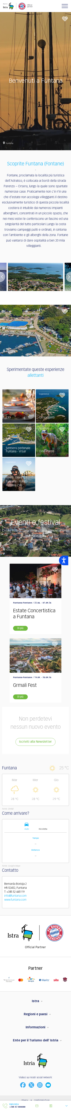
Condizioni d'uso (41, 1100)
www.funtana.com (15, 900)
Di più (20, 628)
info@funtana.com (15, 896)
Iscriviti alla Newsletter (35, 741)
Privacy (25, 1100)
